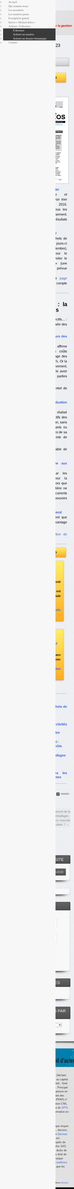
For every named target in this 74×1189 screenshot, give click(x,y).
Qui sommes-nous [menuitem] (18, 6)
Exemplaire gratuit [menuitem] (18, 18)
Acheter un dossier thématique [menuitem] (30, 38)
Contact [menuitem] (12, 42)
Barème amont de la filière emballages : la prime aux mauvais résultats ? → (56, 818)
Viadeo (65, 794)
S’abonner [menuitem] (18, 30)
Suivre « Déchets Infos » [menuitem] (21, 22)
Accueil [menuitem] (12, 2)
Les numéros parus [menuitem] (18, 14)
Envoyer (58, 872)
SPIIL (64, 1107)
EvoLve (64, 1182)
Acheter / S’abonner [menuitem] (19, 26)
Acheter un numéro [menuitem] (23, 34)
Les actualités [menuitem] (16, 10)
